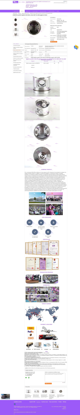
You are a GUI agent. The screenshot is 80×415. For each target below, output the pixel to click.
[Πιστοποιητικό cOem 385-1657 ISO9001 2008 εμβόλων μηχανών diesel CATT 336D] (44, 391)
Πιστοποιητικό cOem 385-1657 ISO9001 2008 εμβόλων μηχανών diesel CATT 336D (44, 395)
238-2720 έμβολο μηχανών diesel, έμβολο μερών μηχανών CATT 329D (60, 395)
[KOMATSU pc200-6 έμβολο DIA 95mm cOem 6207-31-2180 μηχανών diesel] (16, 20)
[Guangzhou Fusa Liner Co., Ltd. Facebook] (15, 404)
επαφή (58, 11)
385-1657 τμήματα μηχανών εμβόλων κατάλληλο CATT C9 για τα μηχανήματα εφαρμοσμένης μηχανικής (52, 396)
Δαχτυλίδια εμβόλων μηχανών (17, 51)
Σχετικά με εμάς (35, 11)
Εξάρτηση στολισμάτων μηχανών (18, 58)
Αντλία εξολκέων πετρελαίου (17, 70)
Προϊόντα (22, 11)
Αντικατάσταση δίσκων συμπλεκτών (16, 65)
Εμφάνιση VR (28, 11)
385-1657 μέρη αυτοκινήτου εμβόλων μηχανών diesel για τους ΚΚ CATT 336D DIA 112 (28, 396)
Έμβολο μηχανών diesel (25, 13)
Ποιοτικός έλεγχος (51, 11)
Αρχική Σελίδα (16, 11)
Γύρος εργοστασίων (43, 11)
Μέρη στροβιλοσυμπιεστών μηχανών (17, 60)
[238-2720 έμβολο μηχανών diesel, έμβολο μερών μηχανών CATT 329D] (61, 391)
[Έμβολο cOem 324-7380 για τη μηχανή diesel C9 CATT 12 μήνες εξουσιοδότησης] (36, 391)
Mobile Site (16, 409)
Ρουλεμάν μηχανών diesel (17, 62)
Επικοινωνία (54, 41)
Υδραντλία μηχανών (16, 68)
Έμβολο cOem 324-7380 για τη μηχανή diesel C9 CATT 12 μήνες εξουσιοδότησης (36, 395)
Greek (66, 1)
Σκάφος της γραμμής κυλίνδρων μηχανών (18, 48)
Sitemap (64, 401)
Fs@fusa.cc (64, 408)
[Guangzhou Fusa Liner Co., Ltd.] (19, 2)
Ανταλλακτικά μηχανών (16, 45)
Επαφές (60, 401)
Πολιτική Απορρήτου (17, 406)
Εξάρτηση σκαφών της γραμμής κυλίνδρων (18, 54)
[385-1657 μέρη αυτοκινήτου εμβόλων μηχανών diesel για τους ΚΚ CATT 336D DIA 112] (28, 391)
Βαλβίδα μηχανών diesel (17, 72)
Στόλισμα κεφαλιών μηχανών (17, 56)
